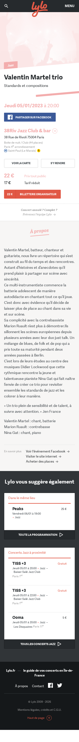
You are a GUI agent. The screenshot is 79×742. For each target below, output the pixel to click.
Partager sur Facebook (33, 117)
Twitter (59, 686)
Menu (69, 6)
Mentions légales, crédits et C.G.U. (39, 710)
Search (9, 6)
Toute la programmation (37, 535)
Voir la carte (21, 163)
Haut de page (36, 718)
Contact (38, 686)
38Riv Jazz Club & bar (27, 130)
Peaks (17, 508)
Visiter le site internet (41, 456)
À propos (21, 686)
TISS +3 (19, 563)
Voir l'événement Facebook (45, 451)
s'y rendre (58, 163)
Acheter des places (40, 461)
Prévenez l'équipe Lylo (39, 212)
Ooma (17, 617)
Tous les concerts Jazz (38, 644)
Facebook (50, 686)
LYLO (39, 9)
